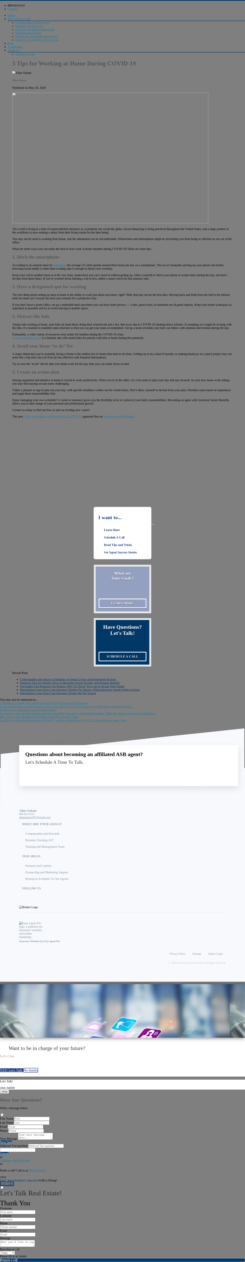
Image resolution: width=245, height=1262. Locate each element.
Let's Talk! (7, 1183)
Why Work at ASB (19, 18)
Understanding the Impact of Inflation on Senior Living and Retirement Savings (68, 679)
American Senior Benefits (118, 416)
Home (11, 15)
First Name (6, 1118)
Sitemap (196, 953)
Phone (4, 1130)
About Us (14, 50)
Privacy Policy (177, 953)
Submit (4, 1153)
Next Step (6, 1142)
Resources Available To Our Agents (37, 40)
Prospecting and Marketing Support (36, 36)
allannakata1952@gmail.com (35, 817)
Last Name (6, 1122)
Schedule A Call (25, 54)
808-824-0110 (16, 5)
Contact (12, 9)
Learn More (122, 603)
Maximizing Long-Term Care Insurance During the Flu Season (58, 693)
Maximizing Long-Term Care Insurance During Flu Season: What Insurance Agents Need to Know (80, 689)
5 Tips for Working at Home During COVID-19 (53, 416)
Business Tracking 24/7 (29, 26)
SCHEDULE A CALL (122, 656)
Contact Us (200, 771)
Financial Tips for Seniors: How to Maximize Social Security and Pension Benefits (70, 682)
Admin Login (215, 953)
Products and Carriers (28, 33)
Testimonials (15, 46)
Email (3, 1126)
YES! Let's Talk (11, 1070)
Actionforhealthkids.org (26, 337)
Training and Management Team (35, 29)
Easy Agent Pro (52, 941)
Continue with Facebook (15, 1160)
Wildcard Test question (14, 1145)
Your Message (8, 1138)
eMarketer (59, 265)
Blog (11, 43)
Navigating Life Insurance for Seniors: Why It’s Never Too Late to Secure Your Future (72, 686)
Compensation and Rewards (32, 22)
